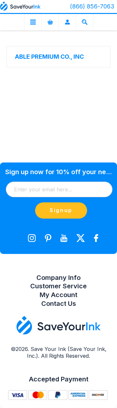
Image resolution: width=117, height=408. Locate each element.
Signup (61, 210)
